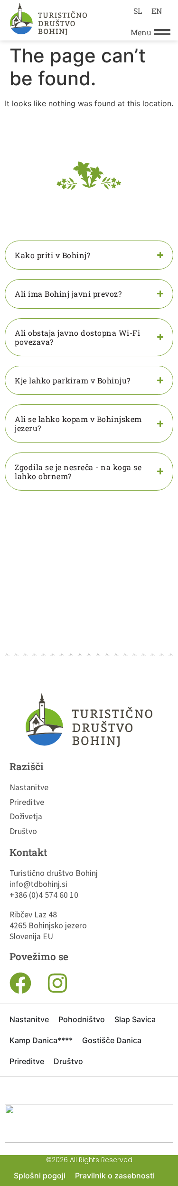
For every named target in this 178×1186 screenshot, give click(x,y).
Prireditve (26, 802)
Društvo (23, 831)
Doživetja (25, 816)
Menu (141, 32)
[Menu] (162, 32)
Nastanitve (28, 787)
